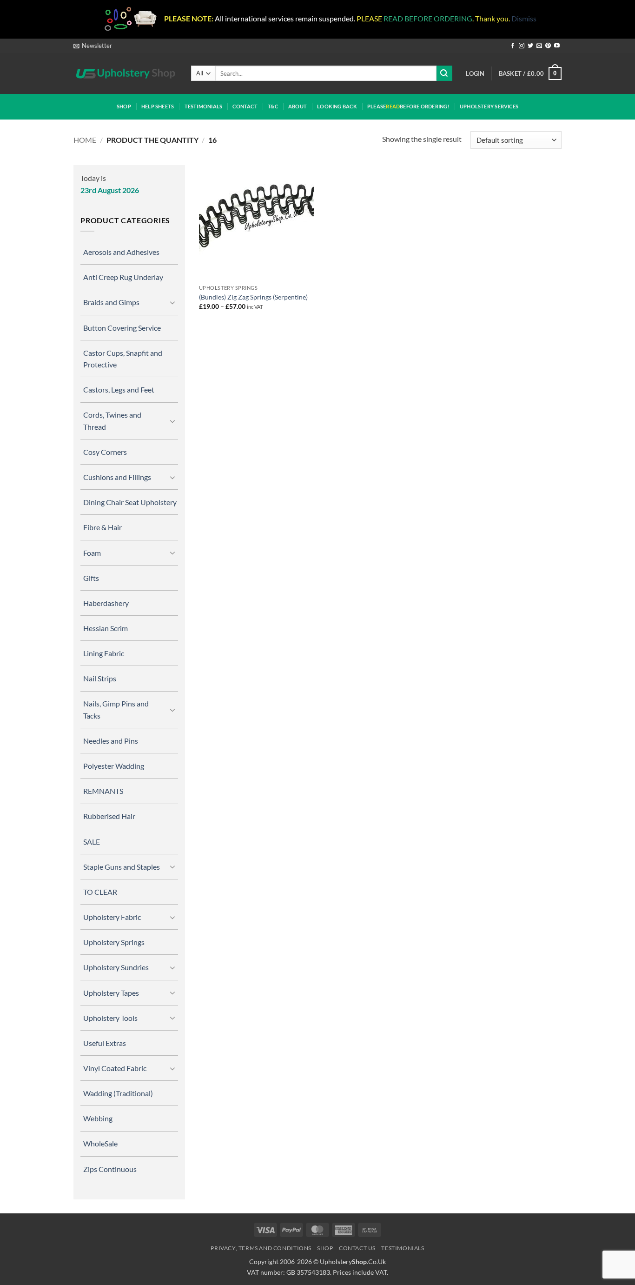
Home (84, 139)
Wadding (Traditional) (118, 1093)
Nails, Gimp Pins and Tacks (116, 709)
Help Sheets (157, 106)
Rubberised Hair (109, 816)
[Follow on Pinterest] (548, 46)
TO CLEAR (100, 891)
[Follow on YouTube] (557, 46)
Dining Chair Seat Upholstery (130, 502)
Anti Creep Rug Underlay (123, 277)
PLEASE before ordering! (408, 106)
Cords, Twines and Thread (112, 420)
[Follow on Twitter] (530, 46)
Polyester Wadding (113, 765)
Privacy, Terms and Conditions (261, 1248)
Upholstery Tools (110, 1017)
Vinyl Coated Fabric (114, 1068)
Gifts (91, 577)
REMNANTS (103, 790)
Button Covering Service (122, 327)
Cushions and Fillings (117, 477)
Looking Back (337, 106)
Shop (124, 106)
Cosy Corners (105, 451)
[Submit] (444, 73)
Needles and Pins (110, 740)
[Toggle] (172, 302)
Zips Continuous (110, 1169)
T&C (273, 106)
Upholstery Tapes (111, 992)
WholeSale (100, 1143)
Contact (245, 106)
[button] (92, 46)
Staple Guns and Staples (121, 866)
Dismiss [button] (523, 18)
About (297, 106)
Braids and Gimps (111, 302)
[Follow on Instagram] (521, 46)
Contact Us (357, 1248)
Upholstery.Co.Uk (353, 1261)
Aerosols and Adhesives (121, 251)
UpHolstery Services (489, 106)
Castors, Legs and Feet (118, 389)
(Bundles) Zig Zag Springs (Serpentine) (253, 297)
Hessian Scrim (105, 628)
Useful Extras (104, 1043)
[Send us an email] (539, 46)
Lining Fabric (103, 653)
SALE (91, 841)
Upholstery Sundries (116, 967)
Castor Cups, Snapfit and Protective (122, 358)
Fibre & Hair (102, 527)
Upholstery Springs (114, 942)
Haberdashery (106, 603)
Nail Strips (99, 678)
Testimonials (204, 106)
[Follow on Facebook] (513, 46)
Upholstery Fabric (112, 916)
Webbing (97, 1118)
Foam (92, 552)
